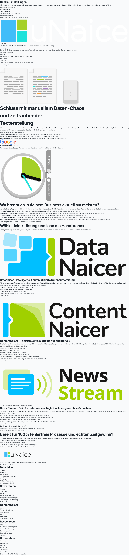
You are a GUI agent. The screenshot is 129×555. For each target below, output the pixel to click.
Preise (2, 493)
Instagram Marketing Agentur (24, 50)
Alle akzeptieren (14, 13)
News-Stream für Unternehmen (27, 46)
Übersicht (3, 470)
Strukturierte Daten (6, 533)
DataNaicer (3, 46)
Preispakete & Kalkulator (8, 477)
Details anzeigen (5, 11)
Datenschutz (4, 550)
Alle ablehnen (4, 13)
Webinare (29, 56)
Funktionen (3, 491)
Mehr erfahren (106, 5)
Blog (24, 56)
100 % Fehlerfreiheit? (7, 483)
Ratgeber (3, 56)
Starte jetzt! (6, 65)
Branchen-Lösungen (6, 52)
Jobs (26, 63)
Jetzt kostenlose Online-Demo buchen (12, 442)
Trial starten (4, 474)
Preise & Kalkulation (6, 510)
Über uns (3, 63)
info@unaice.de (5, 9)
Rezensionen (10, 63)
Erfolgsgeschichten (6, 479)
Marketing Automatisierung (43, 50)
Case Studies (4, 512)
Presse (30, 63)
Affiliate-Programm (6, 481)
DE (1, 65)
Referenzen (3, 58)
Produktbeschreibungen (8, 529)
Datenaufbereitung (58, 50)
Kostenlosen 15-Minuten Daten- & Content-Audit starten (18, 447)
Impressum (3, 547)
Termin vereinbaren (6, 464)
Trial (1, 514)
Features (3, 472)
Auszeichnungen (19, 63)
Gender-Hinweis (5, 552)
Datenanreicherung (71, 50)
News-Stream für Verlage (46, 46)
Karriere (2, 545)
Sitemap (2, 535)
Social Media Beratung (7, 50)
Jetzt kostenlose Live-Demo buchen (12, 132)
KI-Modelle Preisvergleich (14, 56)
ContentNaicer (12, 46)
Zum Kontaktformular (7, 15)
